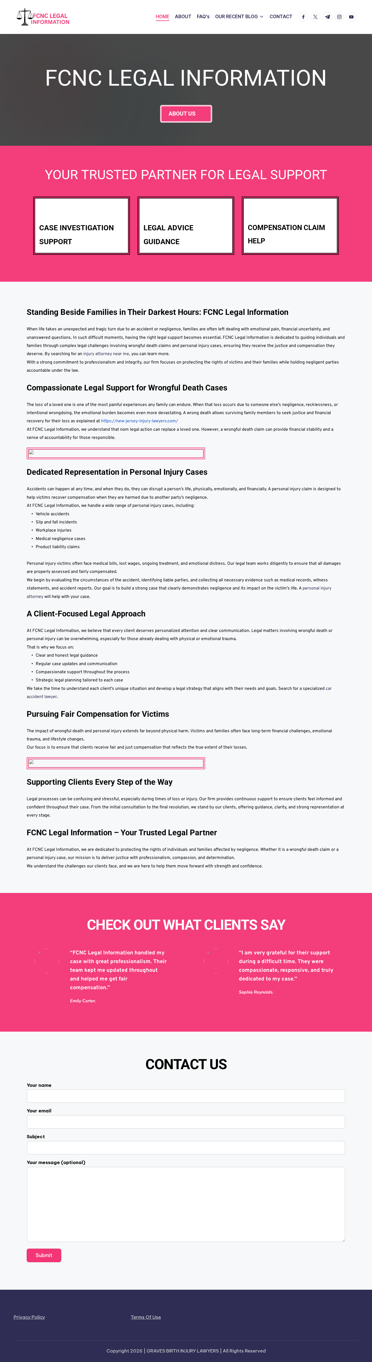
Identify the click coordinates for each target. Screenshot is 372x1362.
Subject (36, 1137)
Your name (39, 1085)
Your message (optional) (56, 1162)
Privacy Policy (29, 1317)
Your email (39, 1111)
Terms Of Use (146, 1317)
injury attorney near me (105, 354)
